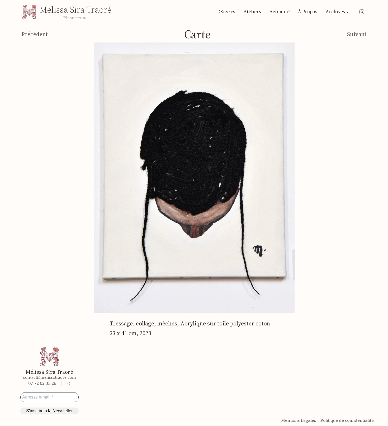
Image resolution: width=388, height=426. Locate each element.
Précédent (34, 34)
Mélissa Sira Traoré (75, 10)
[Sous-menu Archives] (347, 12)
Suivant (357, 34)
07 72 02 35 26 (42, 383)
